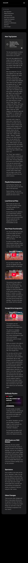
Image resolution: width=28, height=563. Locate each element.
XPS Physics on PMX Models (10, 22)
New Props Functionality (9, 17)
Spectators (6, 24)
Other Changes (7, 26)
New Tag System (7, 11)
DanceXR (5, 2)
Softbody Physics (7, 21)
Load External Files (8, 15)
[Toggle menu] (24, 2)
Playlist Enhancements (9, 13)
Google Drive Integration (9, 19)
